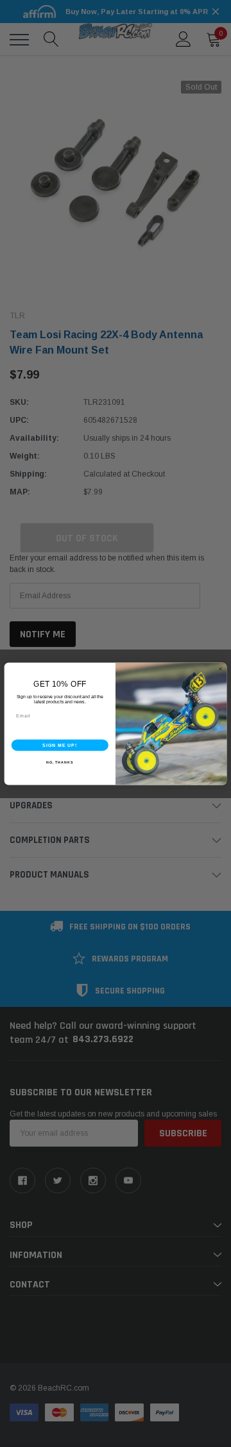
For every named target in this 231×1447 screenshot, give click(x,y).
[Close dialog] (220, 668)
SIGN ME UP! (59, 745)
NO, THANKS (59, 762)
